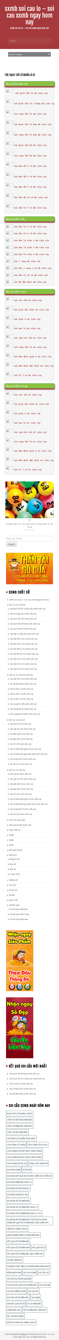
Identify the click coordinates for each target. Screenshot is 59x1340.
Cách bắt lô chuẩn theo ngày (21, 1138)
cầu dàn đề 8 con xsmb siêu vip (23, 648)
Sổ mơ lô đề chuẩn (17, 820)
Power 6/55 (15, 874)
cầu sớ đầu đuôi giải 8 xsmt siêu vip (25, 749)
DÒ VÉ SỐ (13, 890)
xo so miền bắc (34, 1303)
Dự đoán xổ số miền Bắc (18, 1200)
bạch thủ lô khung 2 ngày (19, 1113)
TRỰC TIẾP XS (15, 830)
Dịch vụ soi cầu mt (17, 719)
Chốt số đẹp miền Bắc (17, 1132)
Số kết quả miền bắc (19, 909)
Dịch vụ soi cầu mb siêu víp (21, 674)
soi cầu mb (44, 1285)
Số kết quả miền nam (19, 919)
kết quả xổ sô (39, 1247)
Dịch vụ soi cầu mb (17, 604)
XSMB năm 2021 (14, 1310)
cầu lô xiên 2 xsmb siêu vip (21, 688)
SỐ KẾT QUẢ (14, 905)
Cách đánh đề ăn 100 (17, 1163)
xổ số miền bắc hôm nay (34, 1310)
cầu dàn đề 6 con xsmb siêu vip (23, 643)
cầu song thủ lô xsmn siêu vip (23, 809)
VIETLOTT (13, 855)
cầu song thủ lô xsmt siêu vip (23, 759)
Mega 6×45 (14, 859)
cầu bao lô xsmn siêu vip (20, 773)
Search (11, 544)
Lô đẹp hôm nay (14, 1260)
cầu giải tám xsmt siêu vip (21, 738)
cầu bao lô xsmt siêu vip (20, 723)
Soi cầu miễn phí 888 (16, 1291)
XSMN (11, 840)
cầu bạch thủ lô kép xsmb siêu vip (25, 623)
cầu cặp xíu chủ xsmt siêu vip (23, 728)
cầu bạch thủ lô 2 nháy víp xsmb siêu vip (27, 608)
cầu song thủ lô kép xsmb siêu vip (25, 714)
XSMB (11, 835)
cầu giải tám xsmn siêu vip (21, 789)
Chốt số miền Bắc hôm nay (19, 1126)
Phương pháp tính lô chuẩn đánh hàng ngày (28, 1266)
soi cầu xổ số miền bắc (18, 1297)
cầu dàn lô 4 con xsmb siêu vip (23, 663)
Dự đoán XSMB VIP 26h (17, 1194)
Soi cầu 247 (43, 1272)
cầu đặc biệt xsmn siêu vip (21, 784)
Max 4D (13, 869)
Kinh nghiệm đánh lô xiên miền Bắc (23, 1235)
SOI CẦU (12, 885)
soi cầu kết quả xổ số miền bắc (22, 1285)
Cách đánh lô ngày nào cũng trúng (24, 1151)
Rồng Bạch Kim (14, 1272)
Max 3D (13, 864)
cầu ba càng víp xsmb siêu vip (23, 613)
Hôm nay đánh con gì (17, 1228)
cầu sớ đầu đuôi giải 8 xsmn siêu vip (25, 799)
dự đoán (27, 1169)
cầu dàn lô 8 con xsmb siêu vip (23, 678)
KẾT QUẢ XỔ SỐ (15, 850)
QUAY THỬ (13, 900)
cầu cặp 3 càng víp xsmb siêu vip (24, 633)
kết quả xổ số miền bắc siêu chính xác (25, 1253)
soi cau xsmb (29, 1272)
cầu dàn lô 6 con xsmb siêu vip (23, 668)
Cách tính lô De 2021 (37, 1144)
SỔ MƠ (12, 895)
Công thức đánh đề (38, 1163)
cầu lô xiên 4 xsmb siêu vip (21, 698)
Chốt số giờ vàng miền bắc (20, 1119)
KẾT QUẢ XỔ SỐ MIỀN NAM (18, 1247)
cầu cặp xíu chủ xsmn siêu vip (23, 778)
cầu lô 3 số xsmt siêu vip (20, 744)
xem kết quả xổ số (16, 1303)
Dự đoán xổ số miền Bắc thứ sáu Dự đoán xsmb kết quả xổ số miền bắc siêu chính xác (28, 1221)
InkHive (24, 1334)
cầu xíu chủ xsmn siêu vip (21, 814)
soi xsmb (35, 1297)
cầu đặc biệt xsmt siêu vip (21, 733)
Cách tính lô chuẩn (16, 1144)
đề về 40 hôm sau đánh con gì (21, 1322)
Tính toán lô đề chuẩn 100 (20, 825)
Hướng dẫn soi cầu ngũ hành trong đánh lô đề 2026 (29, 525)
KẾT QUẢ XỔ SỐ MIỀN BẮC (18, 1241)
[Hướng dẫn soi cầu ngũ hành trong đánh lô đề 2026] (29, 499)
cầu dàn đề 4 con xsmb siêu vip (23, 638)
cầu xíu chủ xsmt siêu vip (21, 764)
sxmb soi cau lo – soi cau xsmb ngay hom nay (29, 15)
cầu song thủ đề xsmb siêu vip (23, 703)
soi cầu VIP (33, 1291)
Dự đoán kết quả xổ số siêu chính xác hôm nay (29, 1175)
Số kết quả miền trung (19, 914)
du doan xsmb (13, 1169)
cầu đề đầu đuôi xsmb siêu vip (23, 683)
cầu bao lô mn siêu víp (27, 328)
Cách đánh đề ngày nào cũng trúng (24, 1157)
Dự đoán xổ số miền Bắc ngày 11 (22, 1207)
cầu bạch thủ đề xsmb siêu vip (23, 618)
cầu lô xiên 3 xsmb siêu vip (21, 693)
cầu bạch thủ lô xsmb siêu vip (23, 628)
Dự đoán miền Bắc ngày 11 (19, 1182)
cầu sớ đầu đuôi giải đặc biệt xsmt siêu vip (28, 754)
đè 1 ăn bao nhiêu (15, 1316)
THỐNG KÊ (13, 880)
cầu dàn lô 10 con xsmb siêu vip (24, 658)
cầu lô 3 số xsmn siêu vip (21, 794)
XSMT (11, 845)
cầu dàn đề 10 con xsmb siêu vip (24, 653)
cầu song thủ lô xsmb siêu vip (23, 709)
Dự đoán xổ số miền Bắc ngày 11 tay (24, 1213)
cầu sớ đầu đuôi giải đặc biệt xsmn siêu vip (29, 804)
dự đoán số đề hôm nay (18, 1188)
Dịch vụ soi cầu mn (17, 770)
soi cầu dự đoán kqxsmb (19, 1278)
